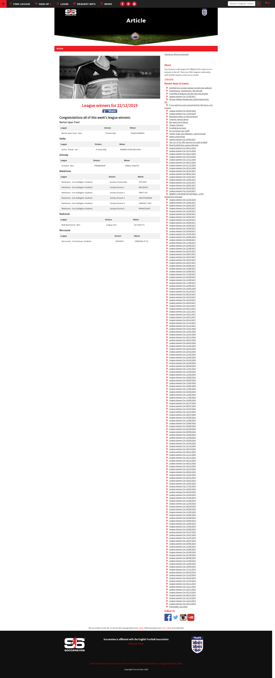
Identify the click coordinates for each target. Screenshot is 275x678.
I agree (140, 628)
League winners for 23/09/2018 (182, 437)
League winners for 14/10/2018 (182, 443)
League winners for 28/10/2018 (182, 449)
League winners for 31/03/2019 (182, 199)
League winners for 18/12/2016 (182, 168)
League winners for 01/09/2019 (182, 555)
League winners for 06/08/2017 (182, 265)
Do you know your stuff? (179, 131)
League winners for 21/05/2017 (182, 96)
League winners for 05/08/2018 (182, 417)
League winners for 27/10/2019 (182, 581)
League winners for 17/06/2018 (182, 397)
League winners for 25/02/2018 (182, 351)
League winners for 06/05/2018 (182, 380)
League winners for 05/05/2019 (182, 509)
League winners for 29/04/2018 (182, 377)
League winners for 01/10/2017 (182, 291)
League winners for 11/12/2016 (182, 165)
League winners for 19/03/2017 (182, 214)
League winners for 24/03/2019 (182, 288)
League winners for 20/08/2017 (182, 271)
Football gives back (177, 128)
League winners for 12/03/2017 (182, 211)
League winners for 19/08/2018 (182, 423)
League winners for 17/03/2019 (182, 113)
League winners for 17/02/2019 (182, 486)
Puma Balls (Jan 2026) (178, 606)
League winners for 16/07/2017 (182, 257)
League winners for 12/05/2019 (182, 512)
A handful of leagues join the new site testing (188, 93)
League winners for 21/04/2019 (182, 503)
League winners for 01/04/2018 (182, 363)
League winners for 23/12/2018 (182, 469)
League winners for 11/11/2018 (182, 454)
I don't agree (166, 628)
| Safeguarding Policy (168, 663)
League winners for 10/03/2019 (182, 495)
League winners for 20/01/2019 (182, 477)
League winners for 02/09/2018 (182, 429)
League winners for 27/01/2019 (182, 368)
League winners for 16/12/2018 (182, 466)
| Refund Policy (152, 663)
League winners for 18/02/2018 (182, 348)
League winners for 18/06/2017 (182, 245)
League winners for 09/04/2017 (182, 222)
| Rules (101, 663)
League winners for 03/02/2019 (182, 480)
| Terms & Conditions (137, 663)
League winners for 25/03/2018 (182, 360)
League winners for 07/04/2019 (182, 497)
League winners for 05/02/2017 (182, 188)
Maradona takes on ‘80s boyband (183, 116)
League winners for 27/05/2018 (182, 389)
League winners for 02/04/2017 (182, 219)
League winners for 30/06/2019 (182, 529)
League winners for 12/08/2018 (182, 420)
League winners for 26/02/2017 (182, 205)
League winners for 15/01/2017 (182, 176)
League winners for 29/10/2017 (182, 303)
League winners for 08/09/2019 (182, 558)
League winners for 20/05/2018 (182, 386)
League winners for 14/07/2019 (182, 535)
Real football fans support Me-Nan (183, 145)
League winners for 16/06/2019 (182, 523)
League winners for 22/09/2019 (182, 563)
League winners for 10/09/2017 (182, 280)
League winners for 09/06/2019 (182, 520)
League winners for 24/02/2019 (182, 489)
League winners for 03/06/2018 (182, 391)
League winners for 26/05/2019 (182, 237)
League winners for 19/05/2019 (182, 515)
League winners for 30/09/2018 (182, 440)
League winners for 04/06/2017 (182, 239)
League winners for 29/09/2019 (182, 566)
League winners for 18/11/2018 (182, 457)
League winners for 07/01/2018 (182, 328)
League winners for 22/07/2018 (182, 411)
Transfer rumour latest (178, 119)
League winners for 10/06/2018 (182, 394)
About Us (94, 663)
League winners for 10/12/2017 (182, 305)
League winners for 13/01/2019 (182, 474)
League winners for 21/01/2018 (182, 334)
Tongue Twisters (176, 125)
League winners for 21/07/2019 (182, 538)
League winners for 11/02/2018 (182, 346)
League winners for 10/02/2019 (182, 483)
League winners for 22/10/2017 (182, 300)
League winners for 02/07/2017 (182, 251)
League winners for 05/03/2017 (182, 208)
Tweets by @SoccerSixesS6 (176, 54)
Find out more (136, 643)
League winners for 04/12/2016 (182, 162)
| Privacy (124, 663)
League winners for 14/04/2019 (182, 500)
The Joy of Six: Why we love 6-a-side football (188, 142)
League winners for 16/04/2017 (182, 225)
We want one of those (178, 122)
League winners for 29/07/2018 (182, 414)
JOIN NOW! (168, 79)
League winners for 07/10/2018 (182, 156)
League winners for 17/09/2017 (182, 282)
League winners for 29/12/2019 (182, 603)
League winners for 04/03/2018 (182, 110)
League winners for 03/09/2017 (182, 277)
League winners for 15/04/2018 (182, 371)
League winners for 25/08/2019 (182, 552)
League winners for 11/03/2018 (182, 354)
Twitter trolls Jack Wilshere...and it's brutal (187, 133)
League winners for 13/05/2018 (182, 383)
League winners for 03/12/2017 (182, 320)
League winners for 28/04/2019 (182, 506)
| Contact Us (115, 663)
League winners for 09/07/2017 (182, 254)
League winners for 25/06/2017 (182, 248)
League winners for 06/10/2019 (182, 572)
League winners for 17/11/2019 (182, 569)
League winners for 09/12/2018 (182, 463)
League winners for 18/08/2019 (182, 549)
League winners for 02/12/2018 (182, 460)
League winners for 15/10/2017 (182, 297)
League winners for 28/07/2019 (182, 540)
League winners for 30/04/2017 (182, 231)
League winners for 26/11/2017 (182, 317)
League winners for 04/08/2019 (182, 543)
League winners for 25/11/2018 (182, 337)
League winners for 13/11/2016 (182, 151)
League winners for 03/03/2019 (182, 492)
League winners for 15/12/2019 (182, 598)
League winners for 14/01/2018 (182, 331)
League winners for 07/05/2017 (182, 234)
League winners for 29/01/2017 (182, 185)
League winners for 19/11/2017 (182, 314)
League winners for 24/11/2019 (182, 589)
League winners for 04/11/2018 (182, 452)
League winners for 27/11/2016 (182, 159)
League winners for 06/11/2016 (182, 148)
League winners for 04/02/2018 (182, 343)
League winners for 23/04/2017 (182, 228)
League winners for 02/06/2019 (182, 517)
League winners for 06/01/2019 (182, 472)
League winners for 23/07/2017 (182, 260)
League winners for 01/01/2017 (182, 171)
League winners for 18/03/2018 (182, 357)
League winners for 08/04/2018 (182, 366)
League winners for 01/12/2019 (182, 592)
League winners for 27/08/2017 (182, 274)
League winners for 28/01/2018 (182, 340)
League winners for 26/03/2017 (182, 217)
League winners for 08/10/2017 (182, 294)
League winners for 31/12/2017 (182, 325)
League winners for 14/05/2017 (182, 179)
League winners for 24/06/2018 (182, 400)
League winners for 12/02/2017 (182, 191)
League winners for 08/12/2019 (182, 595)
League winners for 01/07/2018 (182, 403)
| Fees (106, 663)
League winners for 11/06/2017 (182, 242)
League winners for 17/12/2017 (182, 323)
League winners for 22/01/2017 (182, 182)
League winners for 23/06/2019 (182, 526)
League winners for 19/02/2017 (182, 202)
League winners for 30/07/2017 (182, 262)
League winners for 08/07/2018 (182, 406)
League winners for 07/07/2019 (182, 532)
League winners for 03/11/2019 (182, 583)
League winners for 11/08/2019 (182, 546)
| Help (179, 663)
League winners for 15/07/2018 (182, 409)
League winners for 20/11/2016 (182, 153)
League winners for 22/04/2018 (182, 374)
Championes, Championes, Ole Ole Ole (185, 90)
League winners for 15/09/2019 (182, 560)
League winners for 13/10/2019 (182, 575)
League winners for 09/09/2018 (182, 432)
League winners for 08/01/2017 (182, 174)
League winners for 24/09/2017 (182, 285)
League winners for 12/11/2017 (182, 311)
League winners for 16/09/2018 (182, 434)
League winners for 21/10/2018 (182, 446)
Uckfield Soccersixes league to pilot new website (190, 88)
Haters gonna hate (177, 136)
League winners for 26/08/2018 (182, 426)
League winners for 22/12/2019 (182, 601)
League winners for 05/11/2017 (182, 308)
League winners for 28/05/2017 (182, 139)
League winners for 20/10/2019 (182, 578)
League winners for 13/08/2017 (182, 268)
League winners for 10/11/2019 (182, 586)
